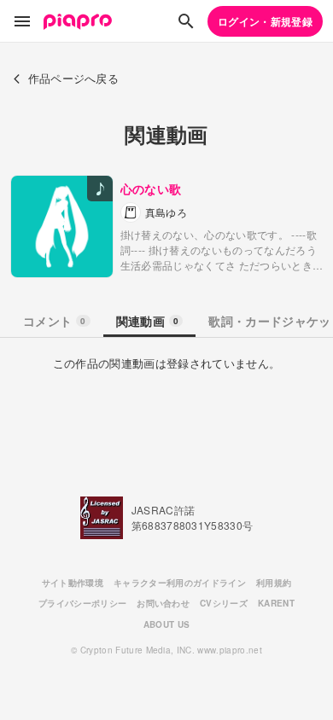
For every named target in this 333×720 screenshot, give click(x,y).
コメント (54, 320)
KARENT (276, 603)
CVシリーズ (224, 603)
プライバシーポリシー (82, 603)
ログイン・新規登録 (265, 21)
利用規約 (273, 583)
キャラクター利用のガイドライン (180, 583)
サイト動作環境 (72, 583)
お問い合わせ (163, 603)
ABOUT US (166, 624)
